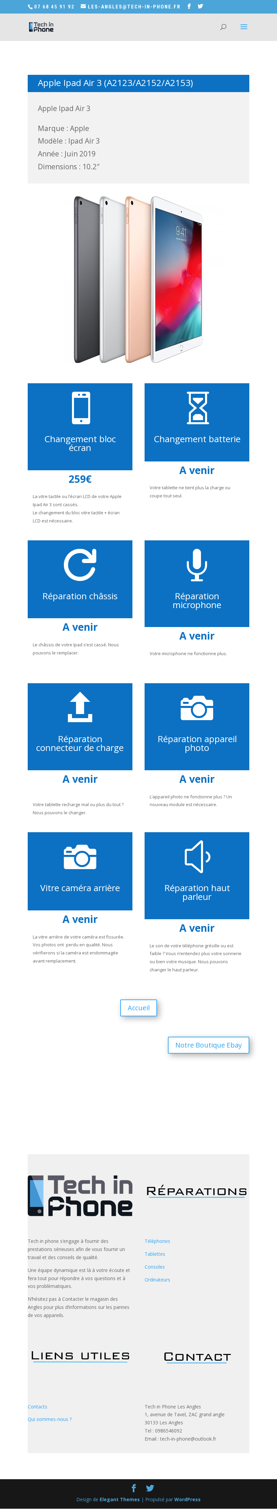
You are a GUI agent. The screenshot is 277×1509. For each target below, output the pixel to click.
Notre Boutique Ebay (208, 1045)
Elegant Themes (120, 1499)
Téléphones (157, 1241)
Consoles (155, 1267)
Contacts (37, 1406)
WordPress (187, 1499)
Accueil (139, 1007)
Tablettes (155, 1254)
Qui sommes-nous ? (50, 1419)
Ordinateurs (157, 1279)
